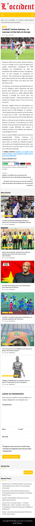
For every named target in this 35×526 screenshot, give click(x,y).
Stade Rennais (21, 167)
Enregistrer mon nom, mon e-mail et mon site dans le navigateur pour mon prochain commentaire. (17, 448)
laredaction (11, 35)
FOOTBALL (5, 216)
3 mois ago (6, 257)
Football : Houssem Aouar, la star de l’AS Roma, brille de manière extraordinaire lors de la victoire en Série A (17, 182)
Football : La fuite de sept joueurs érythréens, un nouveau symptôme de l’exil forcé (17, 318)
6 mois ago (6, 384)
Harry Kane (13, 165)
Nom (4, 429)
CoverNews (29, 521)
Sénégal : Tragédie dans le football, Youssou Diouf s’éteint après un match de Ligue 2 (16, 381)
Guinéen (7, 165)
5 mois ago (6, 321)
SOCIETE (11, 375)
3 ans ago (6, 35)
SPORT (4, 26)
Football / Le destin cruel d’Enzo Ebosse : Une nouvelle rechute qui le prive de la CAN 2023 (17, 154)
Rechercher (5, 466)
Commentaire (7, 405)
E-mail (20, 429)
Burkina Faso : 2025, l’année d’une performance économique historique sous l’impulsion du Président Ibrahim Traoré (17, 493)
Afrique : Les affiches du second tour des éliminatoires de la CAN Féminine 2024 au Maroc (16, 175)
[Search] (32, 15)
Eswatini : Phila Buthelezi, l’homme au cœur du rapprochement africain (15, 499)
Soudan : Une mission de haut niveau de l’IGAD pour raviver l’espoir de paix (17, 513)
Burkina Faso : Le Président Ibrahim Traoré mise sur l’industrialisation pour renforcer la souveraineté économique (17, 486)
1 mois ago (6, 224)
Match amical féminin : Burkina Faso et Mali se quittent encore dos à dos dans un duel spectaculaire (16, 254)
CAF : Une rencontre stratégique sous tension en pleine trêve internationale (17, 349)
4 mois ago (6, 289)
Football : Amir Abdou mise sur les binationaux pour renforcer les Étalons (16, 286)
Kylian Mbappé (21, 165)
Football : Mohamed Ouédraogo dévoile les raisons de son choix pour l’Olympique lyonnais (16, 221)
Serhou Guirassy (12, 167)
